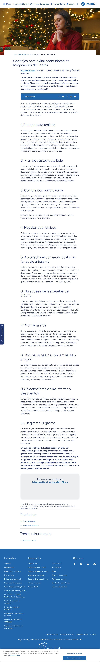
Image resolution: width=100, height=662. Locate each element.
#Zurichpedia (56, 567)
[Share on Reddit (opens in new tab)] (75, 96)
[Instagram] (81, 564)
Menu (8, 4)
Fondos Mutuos (29, 521)
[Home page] (89, 4)
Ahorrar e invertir (28, 70)
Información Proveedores (13, 583)
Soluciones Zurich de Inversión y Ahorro (50, 482)
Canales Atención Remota (61, 583)
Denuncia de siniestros (12, 571)
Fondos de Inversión (31, 526)
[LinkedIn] (63, 96)
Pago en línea (9, 575)
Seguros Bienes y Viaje (36, 575)
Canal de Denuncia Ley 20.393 (15, 591)
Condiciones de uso (52, 634)
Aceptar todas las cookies (74, 658)
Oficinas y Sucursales (59, 587)
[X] (67, 96)
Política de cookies (82, 634)
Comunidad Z (56, 563)
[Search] (77, 4)
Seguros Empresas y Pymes (38, 579)
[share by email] (71, 96)
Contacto (7, 563)
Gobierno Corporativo (59, 575)
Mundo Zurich (59, 4)
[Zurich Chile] (15, 55)
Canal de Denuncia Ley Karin (14, 587)
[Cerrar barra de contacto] (2, 325)
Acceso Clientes (22, 4)
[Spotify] (94, 563)
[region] (50, 655)
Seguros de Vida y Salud (37, 567)
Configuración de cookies (74, 653)
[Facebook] (74, 564)
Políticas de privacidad (67, 634)
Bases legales (9, 567)
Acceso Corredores (41, 4)
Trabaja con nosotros (59, 579)
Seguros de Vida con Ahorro (38, 571)
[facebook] (59, 96)
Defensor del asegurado (13, 579)
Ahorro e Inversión (34, 583)
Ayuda (71, 4)
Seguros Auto (33, 563)
